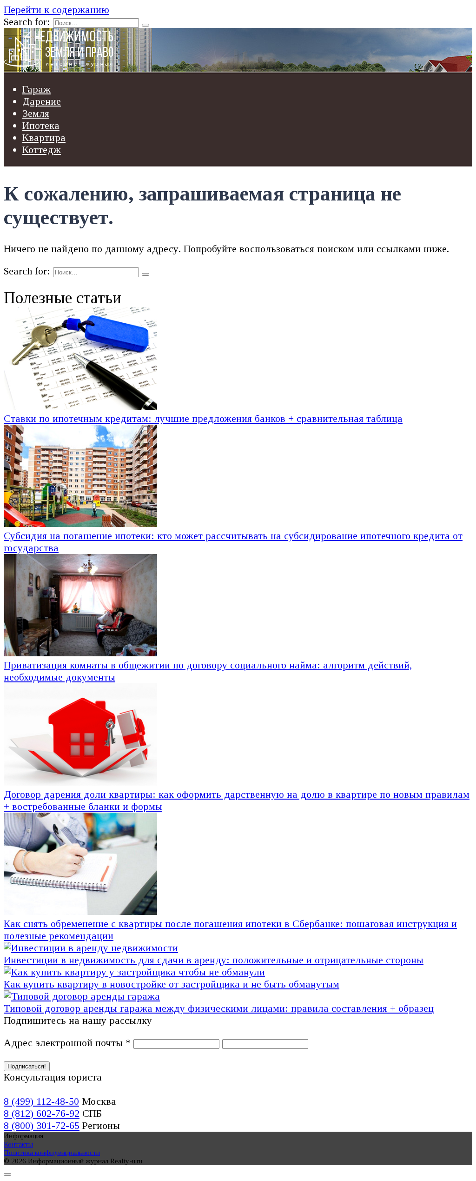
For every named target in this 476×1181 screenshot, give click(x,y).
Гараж (36, 89)
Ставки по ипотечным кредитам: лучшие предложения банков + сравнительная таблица (203, 418)
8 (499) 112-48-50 (41, 1101)
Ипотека (41, 125)
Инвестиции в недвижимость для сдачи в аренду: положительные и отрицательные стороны (213, 960)
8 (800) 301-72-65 (41, 1125)
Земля (35, 113)
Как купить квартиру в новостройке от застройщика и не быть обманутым (171, 984)
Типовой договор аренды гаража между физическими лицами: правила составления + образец (219, 1008)
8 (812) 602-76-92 (41, 1113)
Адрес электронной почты (67, 1042)
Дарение (41, 101)
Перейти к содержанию (56, 9)
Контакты (18, 1144)
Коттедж (41, 149)
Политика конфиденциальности (52, 1152)
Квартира (44, 137)
